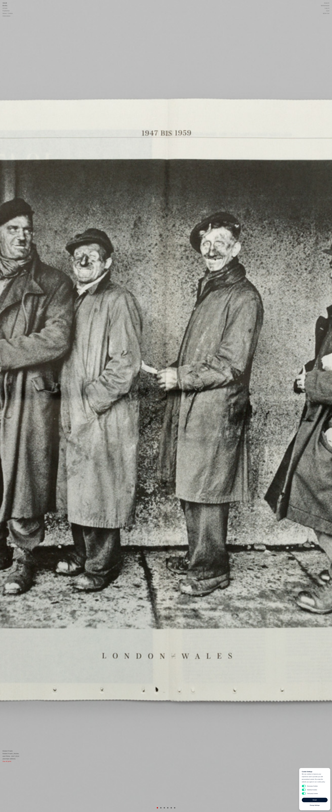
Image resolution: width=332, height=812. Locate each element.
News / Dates (8, 13)
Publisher (6, 11)
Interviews (6, 16)
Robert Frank (8, 751)
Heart (152, 406)
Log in (327, 8)
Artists (5, 8)
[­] (25, 405)
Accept (315, 800)
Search (326, 3)
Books (5, 5)
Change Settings (315, 805)
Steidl (5, 3)
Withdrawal (325, 5)
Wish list (326, 13)
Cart (327, 11)
